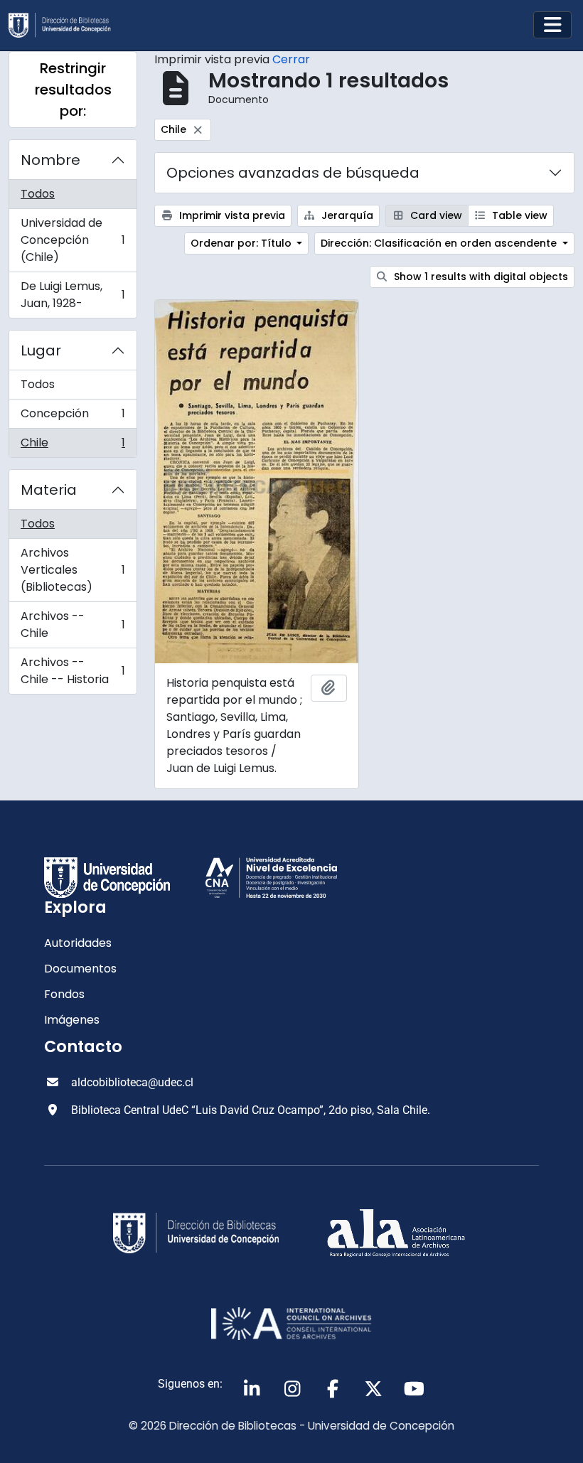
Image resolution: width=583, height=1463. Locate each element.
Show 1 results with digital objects (479, 276)
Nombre (50, 160)
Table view (518, 215)
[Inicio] (65, 25)
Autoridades (78, 943)
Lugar (41, 350)
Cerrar (291, 59)
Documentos (80, 968)
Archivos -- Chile (72, 624)
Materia (49, 490)
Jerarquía (346, 215)
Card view (434, 215)
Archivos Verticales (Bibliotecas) (72, 570)
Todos (38, 194)
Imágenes (72, 1020)
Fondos (64, 994)
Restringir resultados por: (73, 89)
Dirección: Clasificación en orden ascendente (440, 243)
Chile (72, 445)
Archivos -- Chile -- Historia (72, 670)
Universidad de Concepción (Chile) (72, 240)
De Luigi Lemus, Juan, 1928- (72, 294)
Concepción (72, 417)
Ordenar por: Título (242, 243)
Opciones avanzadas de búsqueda (292, 173)
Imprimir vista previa (230, 215)
